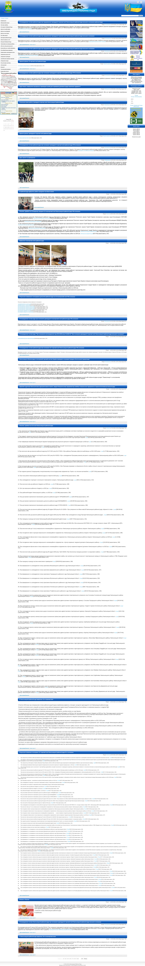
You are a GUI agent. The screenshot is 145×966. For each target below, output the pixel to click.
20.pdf (68, 519)
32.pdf (81, 574)
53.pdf (19, 681)
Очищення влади (4, 60)
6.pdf (125, 455)
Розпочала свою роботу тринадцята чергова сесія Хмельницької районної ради (41, 102)
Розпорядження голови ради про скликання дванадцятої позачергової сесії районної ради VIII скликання (48, 318)
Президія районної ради (6, 37)
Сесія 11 (108, 428)
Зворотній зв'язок (5, 71)
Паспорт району (4, 25)
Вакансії (2, 67)
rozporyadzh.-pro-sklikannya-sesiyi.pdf (86, 150)
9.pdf (90, 471)
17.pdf (69, 505)
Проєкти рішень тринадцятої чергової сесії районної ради (35, 133)
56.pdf (100, 879)
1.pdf (30, 432)
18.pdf (114, 509)
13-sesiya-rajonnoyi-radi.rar (23, 137)
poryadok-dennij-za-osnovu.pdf (24, 304)
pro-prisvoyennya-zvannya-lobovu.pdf (25, 309)
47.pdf (37, 649)
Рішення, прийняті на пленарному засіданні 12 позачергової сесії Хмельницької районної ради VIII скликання (49, 211)
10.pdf (60, 475)
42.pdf (31, 623)
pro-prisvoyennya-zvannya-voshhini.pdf (26, 306)
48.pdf (37, 655)
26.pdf (110, 546)
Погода (136, 95)
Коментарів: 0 (33, 44)
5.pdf (102, 451)
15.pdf (70, 496)
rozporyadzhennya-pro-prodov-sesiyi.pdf (97, 41)
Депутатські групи (5, 33)
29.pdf (54, 561)
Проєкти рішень (107, 63)
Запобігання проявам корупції (7, 58)
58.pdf (100, 883)
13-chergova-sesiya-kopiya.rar (24, 65)
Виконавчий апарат (5, 22)
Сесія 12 (108, 213)
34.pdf (82, 582)
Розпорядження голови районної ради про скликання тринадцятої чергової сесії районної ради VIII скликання (50, 72)
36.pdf (83, 591)
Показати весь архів (136, 136)
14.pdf (54, 492)
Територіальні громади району (7, 43)
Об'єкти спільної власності (7, 46)
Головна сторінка (4, 18)
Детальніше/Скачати (24, 31)
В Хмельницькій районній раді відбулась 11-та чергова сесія (36, 699)
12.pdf (52, 484)
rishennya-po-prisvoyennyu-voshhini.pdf (33, 221)
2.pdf (87, 437)
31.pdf (82, 570)
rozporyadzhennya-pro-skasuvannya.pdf (26, 338)
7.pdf (85, 462)
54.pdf (46, 687)
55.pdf (37, 692)
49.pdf (117, 659)
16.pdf (68, 501)
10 (77, 958)
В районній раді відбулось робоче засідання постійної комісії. (36, 191)
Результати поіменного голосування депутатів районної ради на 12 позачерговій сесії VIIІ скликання (47, 296)
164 (82, 958)
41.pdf (117, 616)
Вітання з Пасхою (24, 899)
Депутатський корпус (5, 29)
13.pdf (50, 488)
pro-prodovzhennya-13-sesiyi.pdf (24, 28)
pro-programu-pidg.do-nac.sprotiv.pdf (25, 312)
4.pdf (43, 447)
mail (141, 2)
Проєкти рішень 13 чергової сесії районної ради (32, 61)
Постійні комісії (4, 35)
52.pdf (24, 676)
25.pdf (101, 542)
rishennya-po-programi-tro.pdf (87, 233)
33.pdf (81, 578)
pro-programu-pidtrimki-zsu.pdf (24, 310)
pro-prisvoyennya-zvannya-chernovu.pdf (26, 307)
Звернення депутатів (5, 54)
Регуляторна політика (6, 62)
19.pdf (105, 514)
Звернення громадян (5, 56)
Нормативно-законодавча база (8, 52)
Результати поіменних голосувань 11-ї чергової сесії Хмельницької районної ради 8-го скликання (46, 752)
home (138, 2)
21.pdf (33, 524)
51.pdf (19, 671)
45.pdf (125, 638)
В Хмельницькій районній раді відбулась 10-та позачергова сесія (37, 936)
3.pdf (90, 441)
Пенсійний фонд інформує (7, 50)
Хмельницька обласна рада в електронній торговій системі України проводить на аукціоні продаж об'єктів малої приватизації (54, 359)
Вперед (85, 958)
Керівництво (3, 20)
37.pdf (31, 596)
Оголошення (3, 65)
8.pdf (35, 467)
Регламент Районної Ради (6, 27)
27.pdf (102, 552)
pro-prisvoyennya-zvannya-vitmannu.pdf (26, 308)
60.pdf (113, 887)
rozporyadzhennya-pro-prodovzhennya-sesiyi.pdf (28, 55)
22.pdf (102, 528)
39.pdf (121, 606)
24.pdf (113, 537)
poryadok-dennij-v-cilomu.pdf (24, 305)
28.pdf (30, 557)
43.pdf (117, 627)
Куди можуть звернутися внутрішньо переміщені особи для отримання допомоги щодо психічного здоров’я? (50, 86)
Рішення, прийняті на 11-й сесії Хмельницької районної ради (36, 425)
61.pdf (111, 890)
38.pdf (115, 600)
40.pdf (117, 611)
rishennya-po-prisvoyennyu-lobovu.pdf (26, 224)
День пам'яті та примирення (27, 157)
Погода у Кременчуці (134, 105)
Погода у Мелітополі (137, 106)
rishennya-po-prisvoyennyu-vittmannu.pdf (36, 228)
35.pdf (81, 586)
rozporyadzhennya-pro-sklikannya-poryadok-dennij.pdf (60, 929)
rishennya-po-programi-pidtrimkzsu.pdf (89, 231)
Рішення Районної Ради (6, 41)
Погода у (136, 96)
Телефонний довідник (6, 69)
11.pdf (75, 480)
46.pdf (37, 644)
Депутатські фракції (5, 31)
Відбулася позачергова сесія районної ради (31, 240)
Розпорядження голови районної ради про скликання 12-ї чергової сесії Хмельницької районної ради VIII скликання (51, 347)
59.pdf (100, 885)
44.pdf (115, 632)
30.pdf (82, 565)
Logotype (8, 7)
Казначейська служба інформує (8, 48)
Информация (107, 104)
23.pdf (104, 532)
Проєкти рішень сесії (5, 39)
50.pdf (19, 665)
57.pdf (99, 881)
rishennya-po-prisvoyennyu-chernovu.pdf (41, 218)
